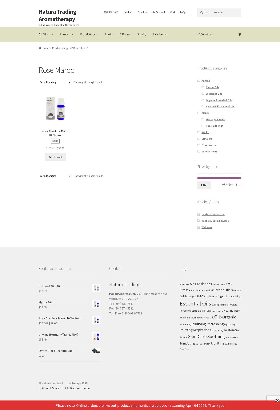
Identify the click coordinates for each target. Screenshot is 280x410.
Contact (128, 12)
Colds (183, 296)
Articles (142, 12)
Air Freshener (201, 283)
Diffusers (125, 34)
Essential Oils (214, 93)
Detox (200, 296)
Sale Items (160, 34)
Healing (229, 310)
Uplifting (217, 343)
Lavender (195, 317)
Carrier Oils (212, 87)
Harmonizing (217, 311)
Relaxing (186, 330)
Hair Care (206, 310)
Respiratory (217, 330)
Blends (64, 34)
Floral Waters (89, 34)
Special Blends (214, 126)
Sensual (183, 337)
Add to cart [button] (55, 157)
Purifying (199, 323)
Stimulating (187, 343)
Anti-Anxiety (219, 284)
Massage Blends (215, 119)
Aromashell (207, 290)
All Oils (43, 34)
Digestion (224, 296)
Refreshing (215, 324)
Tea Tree (198, 344)
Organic (229, 317)
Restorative (232, 330)
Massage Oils (207, 317)
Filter (204, 185)
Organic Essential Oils (219, 100)
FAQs (183, 12)
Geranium (196, 310)
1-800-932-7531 (110, 12)
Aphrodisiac (195, 290)
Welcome (207, 227)
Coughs (191, 296)
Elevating (235, 296)
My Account (158, 12)
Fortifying (185, 310)
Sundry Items (209, 151)
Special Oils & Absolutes (220, 106)
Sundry (141, 34)
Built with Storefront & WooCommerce (64, 388)
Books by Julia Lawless (215, 221)
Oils (218, 317)
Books (109, 34)
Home (46, 48)
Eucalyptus (217, 304)
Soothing (216, 336)
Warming (231, 343)
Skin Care (197, 336)
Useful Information (213, 214)
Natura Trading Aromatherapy (57, 15)
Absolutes (184, 284)
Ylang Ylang (184, 349)
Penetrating (185, 324)
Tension (206, 343)
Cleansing (236, 290)
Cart (172, 12)
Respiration (201, 330)
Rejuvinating (229, 324)
